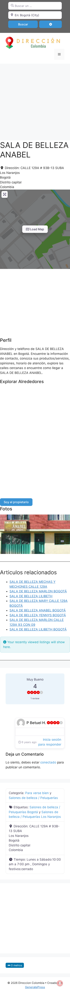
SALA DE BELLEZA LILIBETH (31, 596)
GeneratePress (35, 987)
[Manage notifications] (60, 983)
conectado (48, 762)
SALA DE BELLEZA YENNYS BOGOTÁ (38, 615)
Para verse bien (37, 793)
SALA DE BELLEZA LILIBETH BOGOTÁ (38, 629)
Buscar (28, 24)
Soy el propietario (16, 502)
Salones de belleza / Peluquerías (33, 798)
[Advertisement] (35, 100)
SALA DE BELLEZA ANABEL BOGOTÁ (38, 610)
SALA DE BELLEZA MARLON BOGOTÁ (38, 591)
